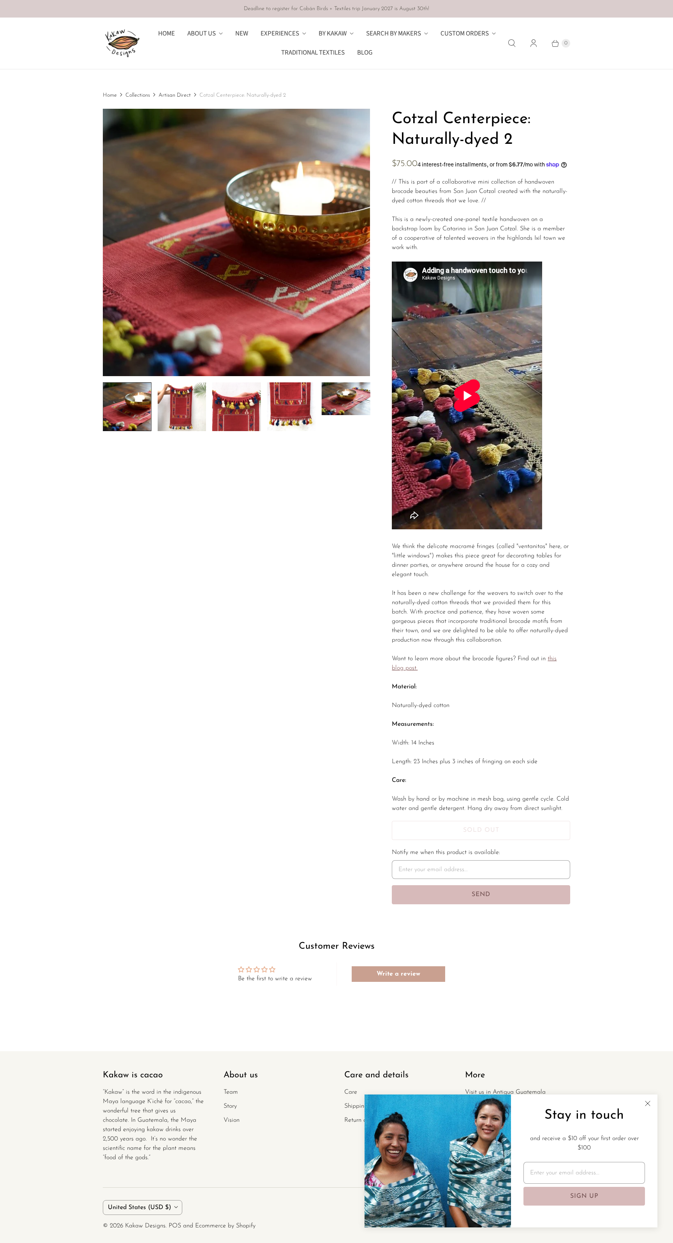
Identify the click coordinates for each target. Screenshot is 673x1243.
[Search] (512, 43)
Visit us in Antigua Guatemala (505, 1092)
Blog (364, 52)
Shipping (356, 1106)
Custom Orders (464, 33)
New (241, 33)
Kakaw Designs (145, 1226)
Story (230, 1106)
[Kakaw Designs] (122, 43)
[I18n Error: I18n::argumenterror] (127, 406)
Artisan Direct (175, 95)
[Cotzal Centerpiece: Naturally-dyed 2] (236, 242)
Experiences (280, 33)
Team (231, 1092)
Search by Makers (393, 33)
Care (350, 1092)
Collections (137, 95)
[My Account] (533, 43)
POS (175, 1226)
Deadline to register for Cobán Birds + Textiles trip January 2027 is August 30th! (336, 9)
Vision (232, 1120)
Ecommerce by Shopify (225, 1226)
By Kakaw (333, 33)
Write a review (398, 974)
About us (201, 33)
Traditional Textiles (313, 52)
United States (139, 1207)
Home (166, 33)
